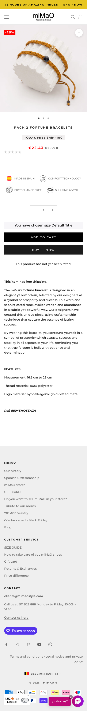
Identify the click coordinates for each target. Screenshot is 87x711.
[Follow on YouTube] (39, 644)
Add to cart (43, 237)
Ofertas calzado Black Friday (25, 520)
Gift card (10, 561)
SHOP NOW (73, 4)
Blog (7, 527)
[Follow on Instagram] (17, 644)
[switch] (25, 700)
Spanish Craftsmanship (21, 478)
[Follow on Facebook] (6, 644)
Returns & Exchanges (20, 569)
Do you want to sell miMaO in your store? (35, 499)
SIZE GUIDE (13, 547)
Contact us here (16, 617)
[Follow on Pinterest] (28, 644)
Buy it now (43, 250)
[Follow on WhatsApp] (50, 644)
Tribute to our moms (20, 506)
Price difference (16, 576)
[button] (66, 701)
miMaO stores (14, 485)
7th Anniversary (16, 513)
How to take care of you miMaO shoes (33, 554)
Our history (12, 471)
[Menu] (27, 696)
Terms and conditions (26, 656)
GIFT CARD (12, 492)
